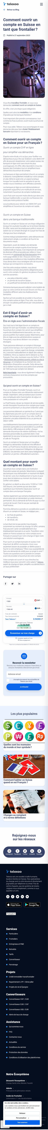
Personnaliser (21, 1118)
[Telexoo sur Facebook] (12, 897)
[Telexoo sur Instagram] (7, 897)
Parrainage (13, 965)
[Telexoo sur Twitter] (17, 897)
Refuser (22, 1113)
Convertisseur (14, 959)
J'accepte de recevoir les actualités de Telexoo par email (26, 680)
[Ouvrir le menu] (41, 4)
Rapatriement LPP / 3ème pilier (21, 982)
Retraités (12, 949)
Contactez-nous (15, 1037)
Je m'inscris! (24, 687)
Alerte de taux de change (18, 1015)
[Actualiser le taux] (42, 619)
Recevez (9, 606)
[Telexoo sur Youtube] (27, 897)
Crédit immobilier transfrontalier (21, 977)
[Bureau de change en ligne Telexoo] (11, 4)
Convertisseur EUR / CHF (19, 1004)
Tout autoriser (22, 1122)
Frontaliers (13, 939)
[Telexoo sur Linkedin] (22, 897)
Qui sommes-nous (16, 1027)
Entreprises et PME (16, 944)
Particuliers (13, 934)
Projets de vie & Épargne (18, 987)
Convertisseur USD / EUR (19, 1009)
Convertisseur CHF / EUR (19, 999)
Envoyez (8, 598)
